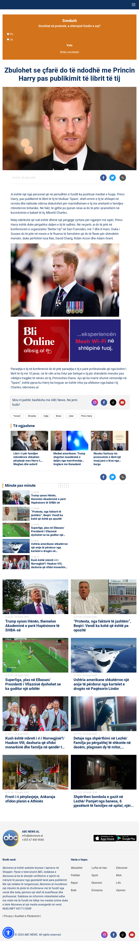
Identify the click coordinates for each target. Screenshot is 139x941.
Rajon (74, 883)
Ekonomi (97, 883)
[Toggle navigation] (134, 4)
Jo (11, 40)
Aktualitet (76, 868)
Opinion (120, 890)
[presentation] (61, 486)
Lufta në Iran (99, 868)
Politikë (75, 875)
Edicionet (121, 868)
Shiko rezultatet (69, 52)
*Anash (17, 416)
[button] (8, 933)
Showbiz (32, 416)
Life (118, 883)
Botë (73, 890)
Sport (95, 875)
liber (71, 416)
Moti (119, 875)
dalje (46, 416)
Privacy (8, 916)
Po (11, 34)
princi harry (86, 416)
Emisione (97, 890)
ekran (58, 416)
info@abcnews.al (32, 836)
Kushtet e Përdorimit (27, 916)
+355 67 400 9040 (33, 840)
